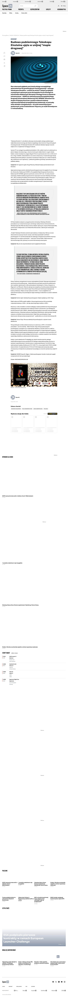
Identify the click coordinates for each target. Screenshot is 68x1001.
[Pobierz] (4, 63)
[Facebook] (53, 982)
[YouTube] (61, 982)
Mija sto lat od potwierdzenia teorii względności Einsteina (31, 243)
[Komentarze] (4, 56)
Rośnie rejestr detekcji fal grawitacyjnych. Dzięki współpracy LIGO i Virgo (35, 298)
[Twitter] (56, 982)
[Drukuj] (4, 59)
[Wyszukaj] (35, 5)
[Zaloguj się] (58, 6)
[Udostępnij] (4, 66)
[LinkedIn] (59, 982)
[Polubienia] (4, 53)
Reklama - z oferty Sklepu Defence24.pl (18, 387)
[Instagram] (64, 982)
